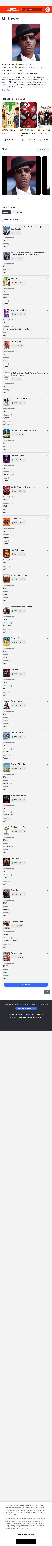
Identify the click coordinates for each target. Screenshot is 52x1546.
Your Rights (40, 1512)
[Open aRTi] (48, 9)
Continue (26, 1541)
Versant (23, 1505)
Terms (9, 1507)
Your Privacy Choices (38, 1014)
